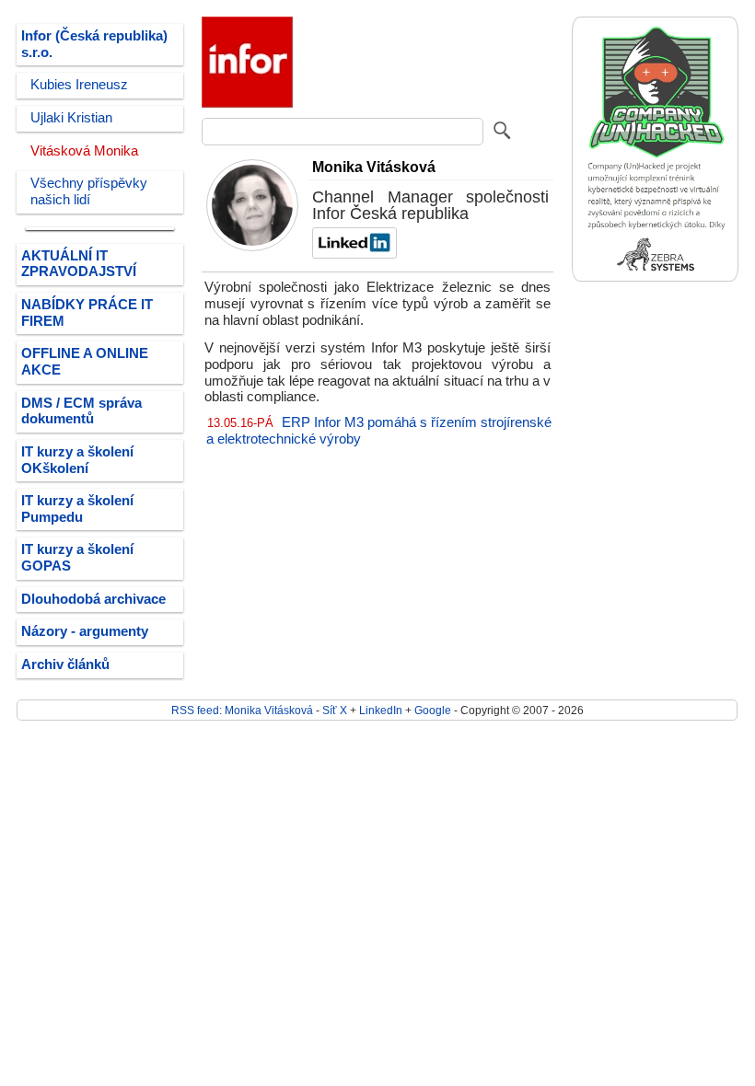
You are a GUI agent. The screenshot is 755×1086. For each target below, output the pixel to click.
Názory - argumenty (84, 631)
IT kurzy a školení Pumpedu (77, 509)
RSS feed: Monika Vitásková (242, 710)
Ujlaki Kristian (71, 117)
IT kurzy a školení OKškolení (77, 460)
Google (432, 710)
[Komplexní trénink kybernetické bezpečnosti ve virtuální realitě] (655, 277)
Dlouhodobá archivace (93, 599)
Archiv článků (65, 664)
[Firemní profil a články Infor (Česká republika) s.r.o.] (248, 104)
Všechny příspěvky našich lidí (88, 191)
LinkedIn (380, 710)
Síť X (334, 710)
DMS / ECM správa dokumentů (81, 411)
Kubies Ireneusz (79, 84)
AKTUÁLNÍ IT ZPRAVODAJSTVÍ (78, 264)
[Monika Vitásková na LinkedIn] (352, 254)
